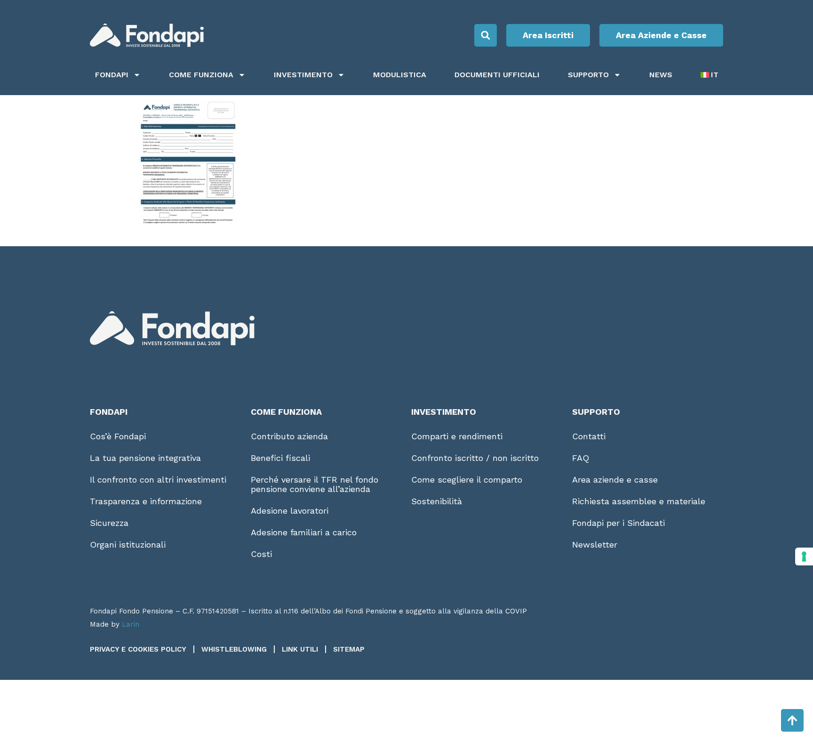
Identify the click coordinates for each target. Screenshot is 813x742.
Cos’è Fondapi (118, 436)
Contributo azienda (289, 436)
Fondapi (111, 74)
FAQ (580, 458)
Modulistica (399, 74)
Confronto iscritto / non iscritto (475, 458)
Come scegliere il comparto (466, 479)
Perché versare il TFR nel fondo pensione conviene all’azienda (314, 484)
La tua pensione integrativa (145, 458)
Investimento (303, 74)
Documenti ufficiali (497, 74)
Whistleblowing (234, 649)
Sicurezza (109, 523)
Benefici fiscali (280, 458)
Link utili (300, 649)
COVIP (516, 611)
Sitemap (349, 649)
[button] (485, 35)
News (660, 74)
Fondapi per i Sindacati (618, 523)
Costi (261, 554)
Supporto (588, 74)
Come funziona (201, 74)
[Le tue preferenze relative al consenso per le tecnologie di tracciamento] (804, 556)
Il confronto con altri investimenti (158, 479)
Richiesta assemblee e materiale (638, 501)
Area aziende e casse (615, 479)
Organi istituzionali (128, 544)
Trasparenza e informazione (146, 501)
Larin (130, 624)
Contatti (589, 436)
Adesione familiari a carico (304, 532)
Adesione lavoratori (289, 511)
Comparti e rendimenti (456, 436)
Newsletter (594, 544)
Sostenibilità (436, 501)
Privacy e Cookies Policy (138, 649)
